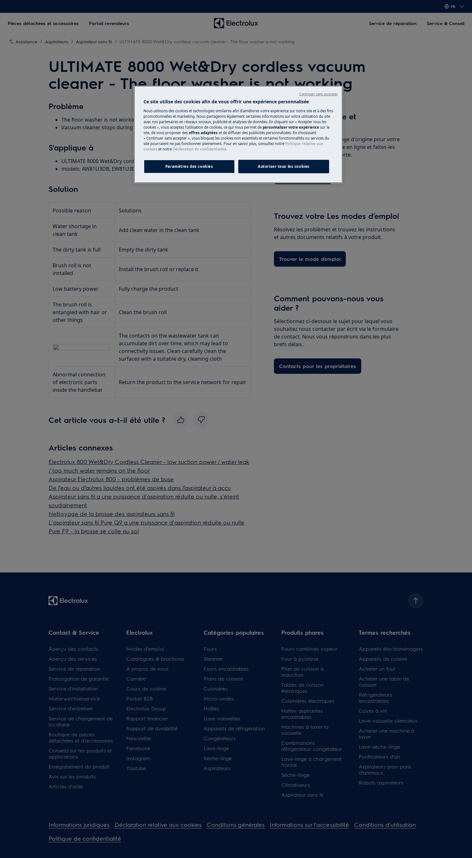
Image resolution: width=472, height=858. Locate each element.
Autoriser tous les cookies (284, 166)
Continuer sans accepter (318, 94)
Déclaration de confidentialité (199, 149)
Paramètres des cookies (189, 166)
